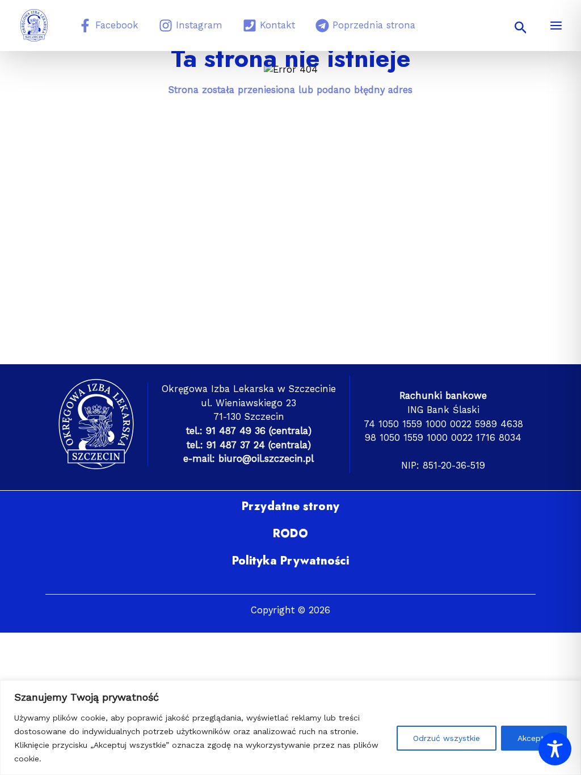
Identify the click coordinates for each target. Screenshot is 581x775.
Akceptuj (533, 738)
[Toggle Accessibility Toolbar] (554, 748)
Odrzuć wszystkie (446, 738)
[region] (290, 727)
